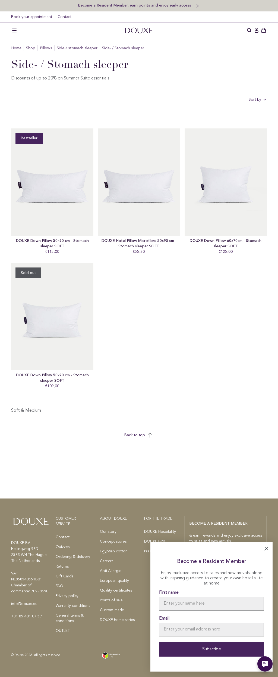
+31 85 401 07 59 (26, 616)
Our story (108, 532)
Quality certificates (116, 590)
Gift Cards (64, 576)
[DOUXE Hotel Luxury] (139, 30)
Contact (64, 17)
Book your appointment (31, 17)
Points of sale (111, 600)
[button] (14, 30)
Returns (62, 566)
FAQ (59, 586)
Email (164, 618)
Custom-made (112, 610)
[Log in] (256, 30)
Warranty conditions (73, 606)
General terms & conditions (70, 618)
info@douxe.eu (24, 604)
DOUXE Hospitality (160, 532)
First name (169, 592)
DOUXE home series (117, 620)
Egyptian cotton (114, 551)
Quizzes (63, 547)
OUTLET (63, 631)
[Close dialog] (266, 548)
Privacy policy (67, 596)
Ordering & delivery (73, 557)
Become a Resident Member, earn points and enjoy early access (135, 5)
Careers (106, 561)
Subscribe (211, 649)
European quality (114, 581)
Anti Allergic (110, 571)
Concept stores (113, 541)
